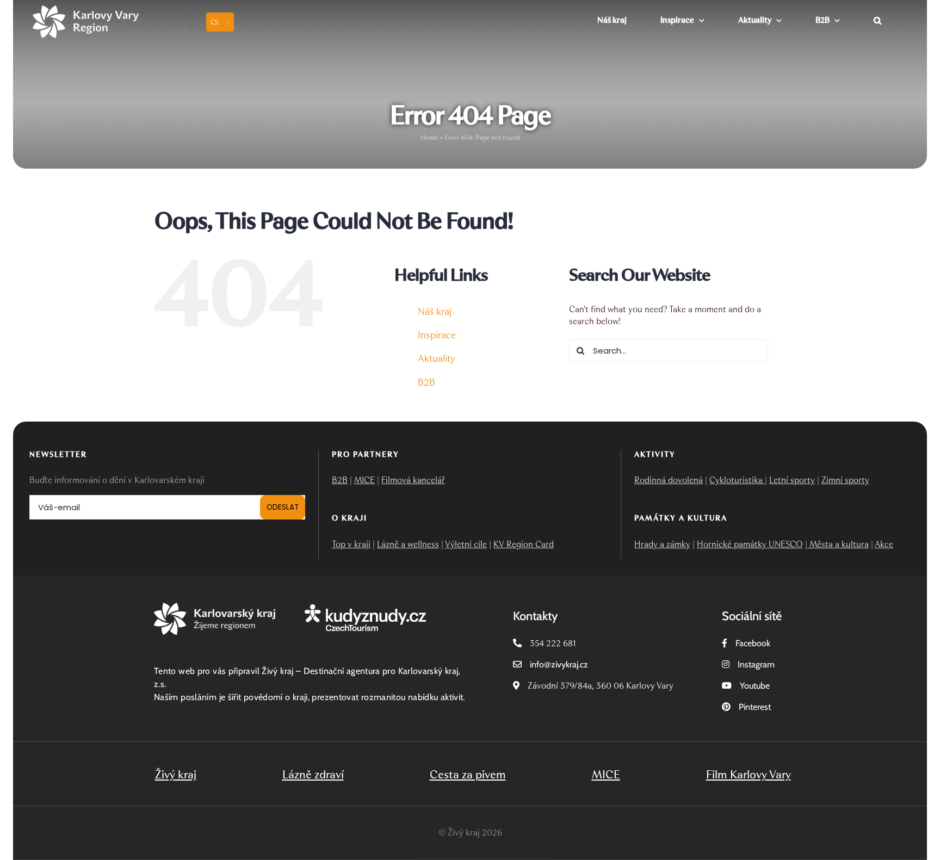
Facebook (752, 643)
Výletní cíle (466, 544)
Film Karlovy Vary (748, 774)
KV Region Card (523, 544)
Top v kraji (351, 544)
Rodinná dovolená (668, 480)
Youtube (755, 685)
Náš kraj (435, 312)
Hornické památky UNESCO (750, 544)
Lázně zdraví (313, 774)
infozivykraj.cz (559, 664)
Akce (884, 544)
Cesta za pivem (468, 774)
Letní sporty (792, 480)
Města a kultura (838, 544)
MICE (364, 480)
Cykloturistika (737, 480)
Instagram (756, 664)
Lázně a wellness (408, 544)
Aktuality (436, 358)
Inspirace (437, 335)
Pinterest (755, 707)
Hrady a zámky (662, 544)
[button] (877, 19)
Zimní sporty (845, 480)
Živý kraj (175, 774)
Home (429, 137)
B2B (426, 382)
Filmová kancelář (413, 480)
